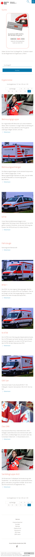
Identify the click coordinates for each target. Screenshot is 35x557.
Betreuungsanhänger (11, 167)
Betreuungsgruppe (10, 119)
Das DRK (6, 426)
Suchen (17, 70)
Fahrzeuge (6, 243)
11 (20, 91)
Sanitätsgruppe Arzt (11, 474)
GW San (5, 380)
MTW (4, 217)
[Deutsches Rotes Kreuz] (5, 3)
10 (16, 91)
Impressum (17, 530)
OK (29, 553)
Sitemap (17, 526)
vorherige (12, 89)
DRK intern (17, 534)
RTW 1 (4, 285)
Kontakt (17, 524)
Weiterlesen (7, 132)
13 (29, 91)
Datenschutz (17, 528)
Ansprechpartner (17, 522)
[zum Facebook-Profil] (17, 546)
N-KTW (5, 333)
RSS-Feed (17, 532)
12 (25, 91)
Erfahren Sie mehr (26, 555)
